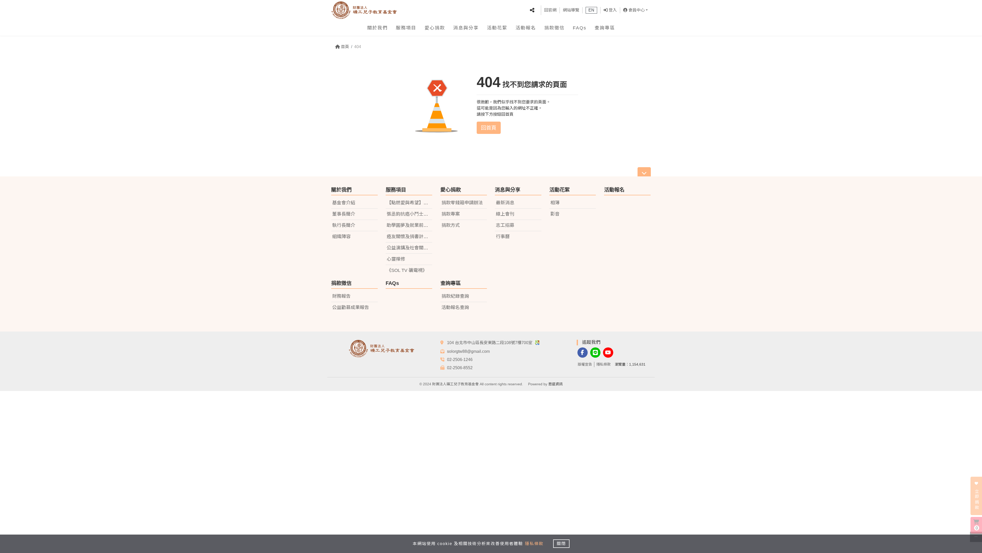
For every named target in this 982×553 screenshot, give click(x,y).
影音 (555, 214)
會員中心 (636, 10)
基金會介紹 (343, 202)
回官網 (550, 10)
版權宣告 (585, 364)
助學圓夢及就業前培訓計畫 (414, 225)
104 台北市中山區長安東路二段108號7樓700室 (490, 343)
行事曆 (503, 236)
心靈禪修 (396, 259)
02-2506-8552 (460, 368)
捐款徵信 (554, 27)
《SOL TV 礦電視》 (407, 270)
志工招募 (505, 225)
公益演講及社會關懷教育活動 (417, 247)
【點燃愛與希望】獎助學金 (414, 202)
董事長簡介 (343, 214)
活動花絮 (497, 27)
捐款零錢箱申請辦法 (462, 202)
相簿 (555, 202)
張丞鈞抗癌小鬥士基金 (410, 214)
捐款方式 (450, 225)
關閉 (561, 543)
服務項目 (406, 27)
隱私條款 (603, 364)
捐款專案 (450, 214)
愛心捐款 (435, 27)
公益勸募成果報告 (350, 307)
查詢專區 (605, 27)
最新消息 (505, 202)
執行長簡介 (343, 225)
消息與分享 (466, 27)
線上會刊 (505, 214)
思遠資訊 (555, 384)
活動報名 (526, 27)
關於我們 (377, 27)
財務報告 (341, 296)
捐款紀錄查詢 (455, 296)
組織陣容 (341, 236)
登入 (612, 10)
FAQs (579, 27)
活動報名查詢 (455, 307)
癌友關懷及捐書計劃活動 (412, 236)
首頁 (344, 47)
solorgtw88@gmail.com (468, 351)
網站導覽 (571, 10)
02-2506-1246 (460, 359)
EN (591, 10)
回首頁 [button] (488, 128)
